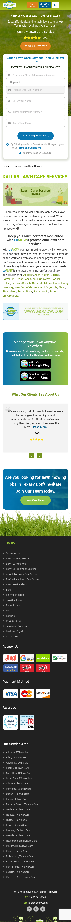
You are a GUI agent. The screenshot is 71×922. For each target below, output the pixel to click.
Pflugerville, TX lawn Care (19, 846)
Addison (28, 275)
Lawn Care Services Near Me (21, 568)
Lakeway (8, 287)
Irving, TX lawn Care (16, 825)
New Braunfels (23, 287)
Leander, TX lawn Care (18, 835)
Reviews (10, 615)
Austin (45, 275)
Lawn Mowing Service (17, 558)
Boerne (55, 275)
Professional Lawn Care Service (23, 579)
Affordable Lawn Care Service (22, 574)
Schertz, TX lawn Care (17, 872)
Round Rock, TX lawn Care (20, 861)
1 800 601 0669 (37, 897)
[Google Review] (27, 659)
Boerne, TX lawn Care (17, 767)
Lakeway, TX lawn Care (18, 830)
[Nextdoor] (43, 659)
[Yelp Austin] (43, 669)
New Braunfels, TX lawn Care (21, 840)
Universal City (11, 295)
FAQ (8, 610)
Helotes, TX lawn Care (17, 814)
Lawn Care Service (16, 563)
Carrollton (8, 279)
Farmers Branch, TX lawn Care (22, 804)
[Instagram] (42, 909)
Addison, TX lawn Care (18, 752)
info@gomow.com (38, 902)
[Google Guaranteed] (59, 659)
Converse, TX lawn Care (18, 788)
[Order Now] (32, 4)
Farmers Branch (21, 283)
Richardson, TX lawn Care (19, 856)
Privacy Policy (13, 620)
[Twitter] (36, 909)
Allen (37, 275)
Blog (8, 589)
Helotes (47, 283)
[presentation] (31, 455)
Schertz (54, 291)
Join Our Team (36, 500)
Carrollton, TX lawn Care (19, 773)
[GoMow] (9, 5)
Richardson (9, 291)
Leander (38, 287)
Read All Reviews (35, 46)
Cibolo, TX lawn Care (17, 783)
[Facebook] (29, 909)
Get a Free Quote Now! (34, 136)
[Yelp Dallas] (27, 669)
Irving (64, 283)
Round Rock (25, 291)
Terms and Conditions (29, 147)
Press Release (13, 605)
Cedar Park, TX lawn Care (19, 778)
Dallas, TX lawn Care (17, 799)
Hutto (56, 283)
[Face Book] (11, 669)
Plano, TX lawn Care (16, 851)
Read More (40, 427)
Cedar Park (22, 279)
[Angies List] (11, 659)
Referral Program (15, 594)
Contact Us (12, 636)
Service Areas (13, 553)
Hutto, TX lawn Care (16, 819)
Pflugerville (50, 287)
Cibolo (34, 279)
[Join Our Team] (45, 4)
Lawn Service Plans (16, 584)
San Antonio (40, 291)
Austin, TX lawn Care (17, 762)
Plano (61, 287)
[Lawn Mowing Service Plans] (35, 310)
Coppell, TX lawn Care (17, 793)
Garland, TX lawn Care (18, 809)
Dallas (6, 283)
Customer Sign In (15, 631)
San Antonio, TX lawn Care (20, 866)
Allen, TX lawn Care (16, 757)
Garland (37, 283)
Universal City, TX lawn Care (21, 877)
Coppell (56, 279)
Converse (44, 279)
